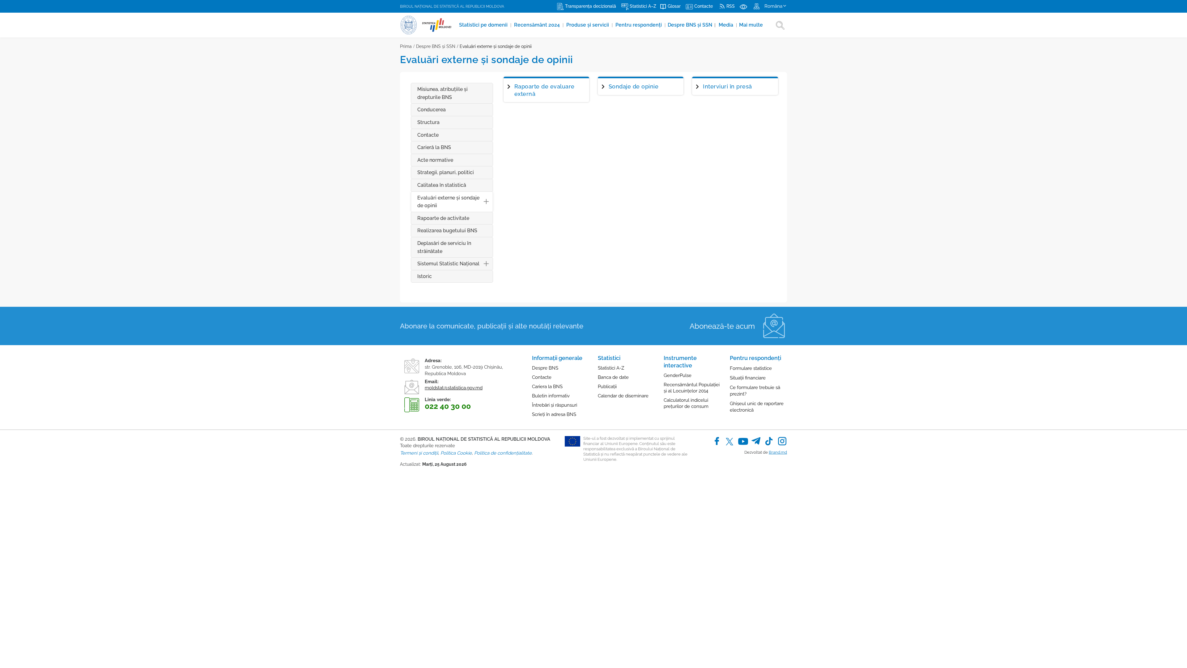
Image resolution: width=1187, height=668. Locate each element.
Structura (428, 122)
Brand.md (778, 452)
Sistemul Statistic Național (448, 264)
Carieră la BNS (434, 147)
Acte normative (435, 160)
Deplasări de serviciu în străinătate (444, 247)
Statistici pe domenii (484, 25)
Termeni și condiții (419, 453)
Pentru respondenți (639, 25)
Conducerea (431, 110)
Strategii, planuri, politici (445, 172)
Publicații (607, 386)
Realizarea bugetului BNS (447, 230)
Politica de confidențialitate (503, 453)
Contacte (428, 135)
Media (726, 25)
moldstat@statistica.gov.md (454, 388)
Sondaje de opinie (634, 86)
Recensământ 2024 (537, 25)
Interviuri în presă (727, 86)
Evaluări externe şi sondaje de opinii (496, 46)
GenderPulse (677, 375)
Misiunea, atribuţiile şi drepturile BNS (442, 93)
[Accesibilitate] (743, 6)
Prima (406, 46)
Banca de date (613, 377)
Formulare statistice (751, 368)
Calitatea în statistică (441, 185)
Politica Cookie (456, 453)
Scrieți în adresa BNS (554, 414)
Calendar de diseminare (623, 396)
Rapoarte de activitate (443, 218)
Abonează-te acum (722, 326)
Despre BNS (545, 368)
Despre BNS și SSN (692, 25)
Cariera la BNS (547, 386)
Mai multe (751, 25)
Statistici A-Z (611, 368)
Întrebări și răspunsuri (554, 405)
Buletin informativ (551, 396)
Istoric (424, 276)
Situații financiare (748, 378)
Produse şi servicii (588, 25)
